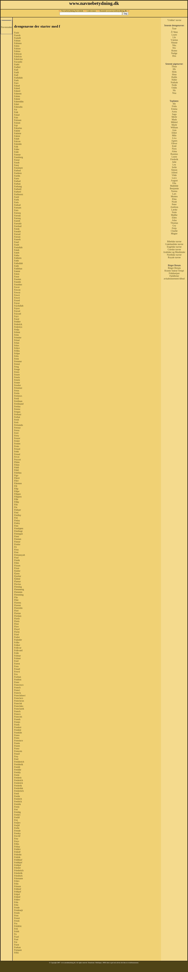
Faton (16, 274)
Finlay (17, 520)
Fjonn (17, 573)
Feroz (16, 430)
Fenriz (17, 380)
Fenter (17, 382)
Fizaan (17, 565)
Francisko (18, 706)
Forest (17, 663)
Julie (174, 162)
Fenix (16, 372)
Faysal (17, 311)
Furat (16, 944)
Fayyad (17, 313)
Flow (16, 626)
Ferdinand (19, 404)
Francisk (18, 703)
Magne (174, 233)
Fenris (17, 377)
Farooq (17, 213)
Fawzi (17, 298)
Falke (16, 149)
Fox (16, 674)
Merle (174, 117)
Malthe (174, 215)
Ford (16, 661)
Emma (174, 109)
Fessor (17, 438)
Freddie (17, 769)
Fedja (16, 329)
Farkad (17, 205)
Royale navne (174, 257)
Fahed (17, 88)
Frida (174, 106)
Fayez (17, 308)
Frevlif (17, 836)
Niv (174, 48)
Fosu (16, 666)
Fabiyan (18, 54)
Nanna (174, 191)
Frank (17, 724)
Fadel (16, 64)
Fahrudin (18, 107)
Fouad (17, 669)
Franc (16, 682)
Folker (17, 645)
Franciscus (19, 701)
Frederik (18, 785)
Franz (16, 748)
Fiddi (16, 467)
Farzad (17, 234)
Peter (174, 204)
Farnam (17, 207)
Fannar (17, 154)
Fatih (16, 266)
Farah (16, 162)
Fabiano (18, 43)
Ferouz (17, 427)
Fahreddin (19, 101)
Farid (16, 197)
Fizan (16, 568)
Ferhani (17, 414)
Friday (17, 846)
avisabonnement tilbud (174, 278)
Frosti (16, 921)
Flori (16, 610)
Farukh (17, 231)
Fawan (17, 290)
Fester (17, 441)
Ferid (16, 419)
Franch (17, 687)
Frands (17, 719)
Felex (16, 345)
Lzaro (174, 34)
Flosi (16, 624)
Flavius (17, 584)
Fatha (16, 255)
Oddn (174, 87)
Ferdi (16, 398)
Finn (16, 526)
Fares (16, 178)
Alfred (174, 172)
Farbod (17, 170)
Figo (16, 475)
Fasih (16, 244)
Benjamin (174, 188)
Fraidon (17, 679)
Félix (16, 952)
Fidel (16, 470)
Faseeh (17, 239)
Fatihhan (18, 268)
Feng (16, 366)
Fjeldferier (174, 276)
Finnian (17, 539)
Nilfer (174, 80)
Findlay (17, 515)
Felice (17, 348)
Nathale (174, 82)
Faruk (17, 229)
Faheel (17, 91)
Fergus (17, 412)
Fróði (16, 931)
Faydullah (18, 305)
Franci (17, 690)
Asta (174, 130)
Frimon (17, 886)
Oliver (174, 143)
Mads (174, 119)
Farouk (17, 215)
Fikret (17, 478)
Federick (18, 324)
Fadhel (17, 67)
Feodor (17, 385)
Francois (18, 716)
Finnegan (18, 533)
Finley (17, 523)
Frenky (17, 833)
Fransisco (18, 740)
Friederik (18, 873)
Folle (16, 653)
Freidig (17, 812)
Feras (16, 390)
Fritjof (17, 894)
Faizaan (17, 120)
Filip (16, 488)
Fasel (16, 242)
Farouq (17, 218)
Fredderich (19, 761)
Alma (174, 151)
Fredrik (17, 804)
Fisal (16, 557)
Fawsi (17, 295)
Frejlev (17, 822)
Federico (18, 327)
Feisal (17, 340)
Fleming (18, 586)
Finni (16, 536)
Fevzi (16, 457)
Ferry (16, 435)
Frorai (17, 918)
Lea (174, 164)
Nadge (174, 53)
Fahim (17, 96)
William (174, 127)
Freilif (17, 817)
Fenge (17, 369)
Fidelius (17, 472)
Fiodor (17, 544)
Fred (16, 759)
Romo (174, 50)
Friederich (19, 870)
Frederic (18, 777)
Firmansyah (19, 555)
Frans (16, 738)
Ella (174, 183)
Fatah (16, 250)
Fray (16, 756)
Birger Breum (174, 268)
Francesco (19, 685)
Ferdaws (18, 396)
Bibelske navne (174, 241)
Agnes (174, 140)
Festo (16, 446)
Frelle (16, 828)
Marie (174, 125)
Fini (16, 518)
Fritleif (17, 897)
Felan (16, 343)
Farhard (17, 189)
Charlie (174, 231)
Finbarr (17, 510)
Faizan (17, 123)
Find (16, 512)
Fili (15, 486)
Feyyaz (17, 459)
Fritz (16, 905)
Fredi (16, 793)
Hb (174, 69)
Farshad (17, 226)
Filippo (17, 494)
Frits (16, 902)
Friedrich (18, 875)
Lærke (174, 209)
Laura (174, 156)
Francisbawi (19, 695)
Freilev (17, 815)
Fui (15, 942)
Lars (174, 194)
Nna (174, 93)
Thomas (174, 223)
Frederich (18, 780)
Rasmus (174, 154)
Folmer (17, 658)
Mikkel (174, 122)
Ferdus (17, 406)
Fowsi (17, 671)
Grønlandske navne (174, 244)
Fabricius (18, 59)
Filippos (18, 496)
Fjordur (17, 576)
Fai (15, 109)
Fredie (17, 796)
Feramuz (18, 388)
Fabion (17, 48)
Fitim (16, 563)
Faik (16, 112)
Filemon (18, 483)
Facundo (18, 62)
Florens (17, 602)
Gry (174, 225)
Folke (16, 642)
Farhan (17, 183)
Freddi (17, 767)
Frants (17, 743)
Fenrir (17, 374)
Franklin (18, 732)
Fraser (17, 754)
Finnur (17, 541)
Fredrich (18, 799)
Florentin (18, 608)
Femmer (18, 361)
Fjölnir (17, 579)
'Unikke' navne (174, 20)
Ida (174, 103)
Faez (16, 83)
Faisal (17, 115)
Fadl (16, 75)
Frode (17, 907)
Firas (16, 549)
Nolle (174, 85)
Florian (17, 613)
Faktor (17, 136)
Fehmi (17, 332)
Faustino (18, 284)
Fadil (16, 72)
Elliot (174, 133)
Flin (16, 597)
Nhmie (174, 42)
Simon (174, 170)
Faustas (17, 279)
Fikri (16, 480)
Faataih (17, 38)
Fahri (16, 104)
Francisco (18, 698)
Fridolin (17, 854)
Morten (174, 196)
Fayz (16, 316)
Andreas (174, 207)
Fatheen (17, 258)
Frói (16, 929)
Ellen (174, 217)
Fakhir (17, 130)
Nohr (174, 212)
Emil (174, 146)
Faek (16, 80)
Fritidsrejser (174, 273)
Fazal (16, 319)
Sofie (174, 167)
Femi (16, 358)
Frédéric (18, 926)
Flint (16, 600)
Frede (16, 775)
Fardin (17, 176)
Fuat (16, 939)
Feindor (17, 337)
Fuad (16, 936)
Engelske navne (174, 247)
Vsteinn (174, 40)
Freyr (16, 841)
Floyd (17, 629)
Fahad (17, 85)
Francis (17, 693)
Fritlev (17, 899)
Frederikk (18, 788)
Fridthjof (18, 862)
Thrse (174, 66)
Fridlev (17, 849)
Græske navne (174, 249)
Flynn (17, 632)
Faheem (17, 93)
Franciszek (19, 708)
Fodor (17, 637)
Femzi (17, 364)
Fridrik (17, 857)
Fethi (16, 451)
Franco (17, 714)
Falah (16, 138)
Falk (16, 146)
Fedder (17, 321)
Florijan (17, 616)
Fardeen (18, 173)
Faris (16, 202)
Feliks (17, 351)
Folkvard (18, 650)
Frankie (17, 730)
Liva (174, 138)
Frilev (17, 881)
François (18, 751)
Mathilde (174, 186)
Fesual (17, 449)
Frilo (16, 883)
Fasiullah (18, 247)
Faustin (17, 282)
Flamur (17, 581)
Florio (17, 618)
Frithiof (17, 889)
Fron (16, 915)
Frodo (17, 913)
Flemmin (18, 592)
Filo (16, 504)
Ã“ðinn (174, 32)
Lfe (174, 37)
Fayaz (17, 303)
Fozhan (17, 677)
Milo (174, 135)
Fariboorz (18, 194)
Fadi (16, 69)
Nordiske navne (174, 254)
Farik (16, 199)
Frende (17, 830)
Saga (174, 114)
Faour (17, 160)
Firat (16, 552)
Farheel (17, 191)
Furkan (17, 947)
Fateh (16, 252)
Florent (17, 605)
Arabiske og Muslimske (174, 252)
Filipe (16, 491)
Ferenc (17, 409)
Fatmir (17, 271)
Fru (15, 923)
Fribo (16, 844)
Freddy (17, 772)
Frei (16, 809)
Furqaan (18, 950)
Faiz (16, 117)
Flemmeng (19, 589)
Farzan (17, 237)
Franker (17, 727)
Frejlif (17, 825)
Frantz (17, 746)
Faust (16, 276)
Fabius (17, 51)
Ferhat (17, 417)
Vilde (174, 175)
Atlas (174, 220)
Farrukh (17, 223)
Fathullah (18, 263)
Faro (16, 210)
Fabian (17, 40)
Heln (174, 72)
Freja (174, 228)
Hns (174, 56)
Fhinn (17, 462)
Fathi (16, 260)
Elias (174, 199)
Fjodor (17, 571)
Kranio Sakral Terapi (174, 270)
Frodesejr (18, 910)
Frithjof (17, 891)
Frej (16, 820)
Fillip (16, 502)
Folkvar (17, 647)
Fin (15, 507)
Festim (17, 443)
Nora (174, 148)
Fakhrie (17, 133)
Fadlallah (18, 77)
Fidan (16, 465)
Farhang (18, 186)
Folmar (17, 655)
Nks (174, 45)
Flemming (19, 594)
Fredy (17, 807)
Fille (16, 499)
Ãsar (174, 28)
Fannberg (18, 157)
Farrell (17, 221)
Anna (174, 111)
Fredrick (18, 801)
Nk (174, 90)
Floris (16, 621)
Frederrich (19, 791)
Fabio (16, 46)
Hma (174, 74)
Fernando (18, 425)
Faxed (17, 300)
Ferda (16, 393)
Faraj (16, 165)
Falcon (17, 141)
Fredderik (18, 764)
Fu (15, 934)
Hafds (174, 77)
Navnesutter (6, 27)
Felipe (17, 353)
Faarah (17, 35)
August (174, 180)
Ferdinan (18, 401)
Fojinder (18, 640)
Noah (174, 201)
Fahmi (17, 99)
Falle (16, 152)
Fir (15, 547)
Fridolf (17, 852)
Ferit (16, 422)
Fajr (16, 125)
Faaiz (16, 32)
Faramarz (18, 168)
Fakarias (18, 128)
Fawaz (17, 292)
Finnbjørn (18, 528)
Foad (16, 634)
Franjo (17, 722)
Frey (16, 838)
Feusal (17, 454)
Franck (17, 711)
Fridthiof (18, 860)
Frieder (17, 868)
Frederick (18, 783)
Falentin (18, 144)
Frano (17, 735)
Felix (16, 356)
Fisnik (17, 560)
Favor (17, 287)
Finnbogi (18, 531)
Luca (174, 178)
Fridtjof (17, 865)
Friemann (18, 878)
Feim (16, 335)
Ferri (16, 433)
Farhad (17, 181)
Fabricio (18, 56)
